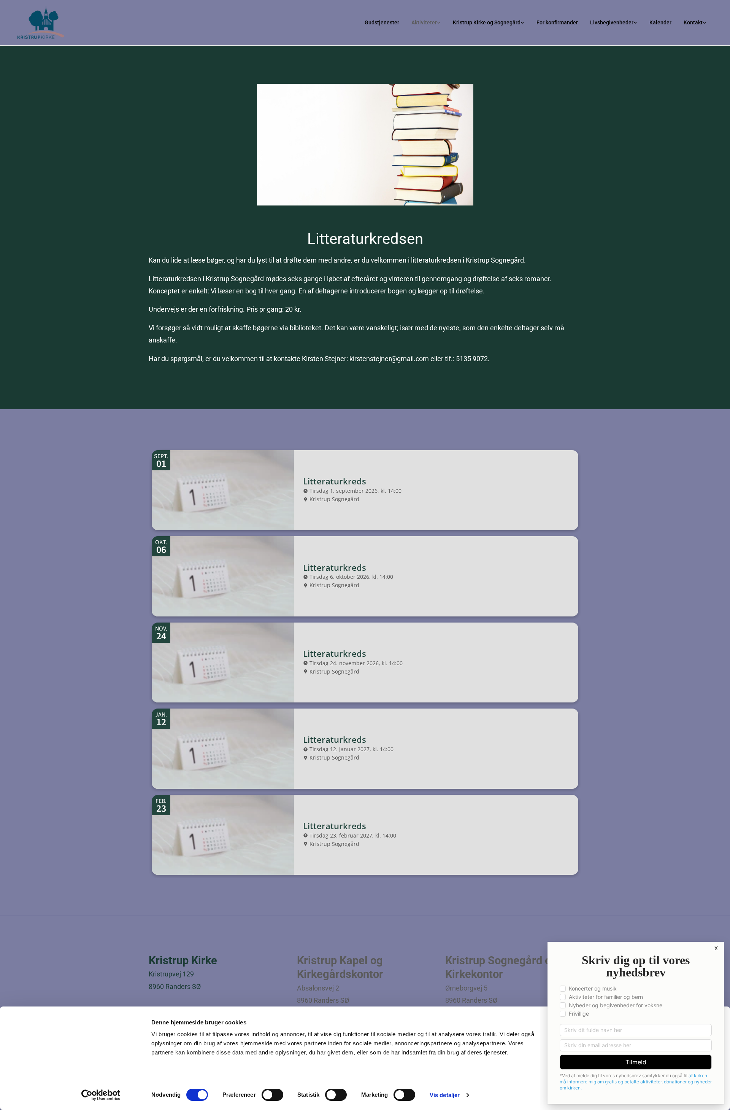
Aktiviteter (424, 22)
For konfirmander (557, 22)
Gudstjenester (382, 22)
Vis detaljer (445, 1095)
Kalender (660, 22)
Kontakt (693, 22)
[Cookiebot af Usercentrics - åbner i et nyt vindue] (101, 1095)
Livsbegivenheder (611, 22)
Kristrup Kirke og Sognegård (487, 22)
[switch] (272, 1095)
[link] (426, 22)
